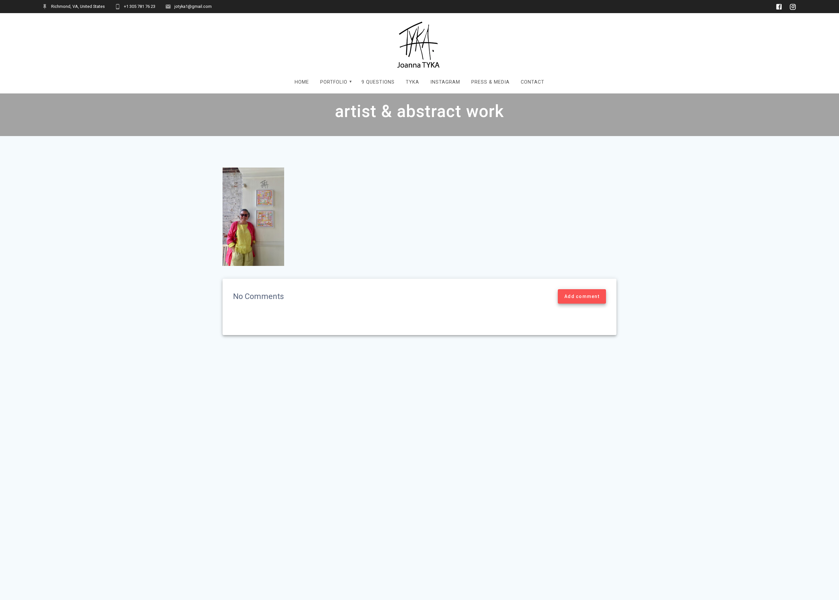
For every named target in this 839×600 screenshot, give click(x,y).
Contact (532, 82)
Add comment (581, 296)
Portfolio (333, 82)
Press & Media (490, 82)
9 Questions (378, 82)
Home (302, 82)
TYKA (412, 82)
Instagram (445, 82)
